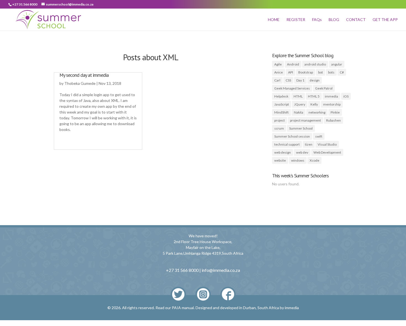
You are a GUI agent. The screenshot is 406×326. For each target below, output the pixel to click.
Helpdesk (281, 96)
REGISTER (295, 20)
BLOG (334, 20)
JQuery (299, 104)
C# (342, 72)
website (280, 160)
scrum (279, 128)
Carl (277, 80)
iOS (346, 96)
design (315, 80)
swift (318, 136)
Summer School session (292, 136)
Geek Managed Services (292, 88)
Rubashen (333, 120)
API (290, 72)
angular (336, 64)
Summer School (301, 128)
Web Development (327, 152)
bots (331, 72)
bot (320, 72)
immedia (331, 96)
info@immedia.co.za (221, 270)
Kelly (314, 104)
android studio (315, 64)
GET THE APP (385, 20)
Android (293, 64)
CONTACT (356, 20)
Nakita (298, 112)
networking (317, 112)
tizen (308, 144)
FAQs (317, 20)
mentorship (332, 104)
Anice (278, 72)
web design (282, 152)
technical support (287, 144)
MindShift (281, 112)
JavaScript (281, 104)
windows (297, 160)
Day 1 (300, 80)
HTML (298, 96)
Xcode (314, 160)
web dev (302, 152)
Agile (278, 64)
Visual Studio (327, 144)
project (279, 120)
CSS (288, 80)
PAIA (176, 307)
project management (305, 120)
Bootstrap (305, 72)
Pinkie (335, 112)
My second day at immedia (84, 75)
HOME (274, 20)
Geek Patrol (324, 88)
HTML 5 (314, 96)
